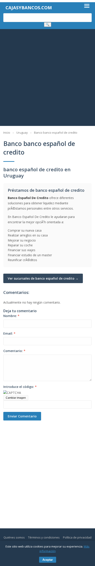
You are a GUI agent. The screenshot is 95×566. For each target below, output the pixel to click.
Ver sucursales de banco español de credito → (43, 278)
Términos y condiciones (44, 537)
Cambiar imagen (16, 397)
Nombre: (11, 316)
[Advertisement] (47, 78)
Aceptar (47, 559)
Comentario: (14, 351)
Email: (9, 333)
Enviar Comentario (22, 416)
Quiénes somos (14, 537)
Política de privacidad (77, 537)
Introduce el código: (20, 387)
